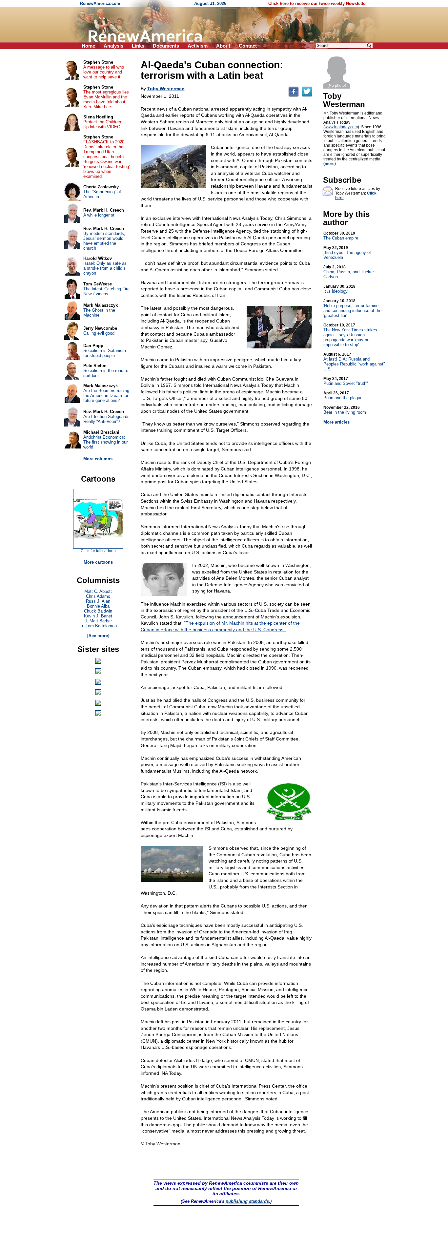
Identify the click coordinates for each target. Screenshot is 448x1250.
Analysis (113, 46)
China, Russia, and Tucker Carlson (348, 272)
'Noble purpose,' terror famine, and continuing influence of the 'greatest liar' (352, 308)
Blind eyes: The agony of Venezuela (347, 252)
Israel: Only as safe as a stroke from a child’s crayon (105, 268)
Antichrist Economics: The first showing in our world (105, 442)
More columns (97, 458)
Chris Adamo (98, 596)
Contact (248, 46)
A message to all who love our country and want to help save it (103, 72)
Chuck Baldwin (98, 611)
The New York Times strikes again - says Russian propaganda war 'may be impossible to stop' (350, 335)
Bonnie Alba (98, 606)
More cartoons (98, 562)
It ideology (339, 289)
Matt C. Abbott (98, 591)
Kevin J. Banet (98, 616)
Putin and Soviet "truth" (345, 381)
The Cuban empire (340, 235)
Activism (198, 46)
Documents (166, 46)
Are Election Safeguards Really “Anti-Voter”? (106, 419)
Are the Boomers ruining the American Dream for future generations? (106, 395)
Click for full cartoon (98, 551)
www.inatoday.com (341, 127)
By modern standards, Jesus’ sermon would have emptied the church (104, 241)
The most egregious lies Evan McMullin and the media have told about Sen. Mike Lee (106, 99)
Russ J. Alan (98, 601)
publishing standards (247, 1201)
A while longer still (100, 215)
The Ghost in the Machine (99, 313)
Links (138, 46)
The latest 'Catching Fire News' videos (106, 291)
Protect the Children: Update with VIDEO (102, 124)
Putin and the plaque (342, 395)
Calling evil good (98, 333)
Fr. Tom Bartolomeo (98, 625)
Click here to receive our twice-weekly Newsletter (317, 3)
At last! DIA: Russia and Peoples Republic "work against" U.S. (354, 361)
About (223, 46)
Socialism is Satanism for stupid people (104, 353)
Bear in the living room (344, 410)
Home (88, 46)
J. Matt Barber (98, 620)
